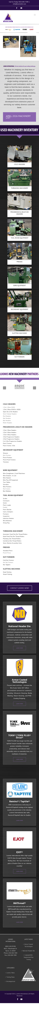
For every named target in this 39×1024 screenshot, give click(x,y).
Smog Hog (6, 523)
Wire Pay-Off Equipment (10, 480)
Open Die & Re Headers (10, 411)
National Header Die (28, 951)
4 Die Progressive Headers (11, 439)
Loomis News (10, 973)
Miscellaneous (7, 520)
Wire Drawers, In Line (9, 475)
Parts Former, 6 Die (9, 445)
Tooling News (10, 977)
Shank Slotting (7, 574)
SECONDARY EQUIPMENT (19, 309)
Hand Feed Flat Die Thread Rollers (13, 536)
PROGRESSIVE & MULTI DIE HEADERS (19, 213)
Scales (5, 498)
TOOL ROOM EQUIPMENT (19, 238)
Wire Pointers (7, 486)
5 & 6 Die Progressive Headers (12, 441)
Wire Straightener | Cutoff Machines (14, 473)
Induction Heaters (8, 518)
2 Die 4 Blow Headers (9, 434)
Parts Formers (7, 443)
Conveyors (6, 501)
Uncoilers (6, 484)
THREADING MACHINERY (19, 188)
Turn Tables (6, 482)
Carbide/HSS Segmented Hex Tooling (29, 957)
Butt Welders (7, 491)
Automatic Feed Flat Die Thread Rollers (15, 534)
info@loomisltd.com (19, 4)
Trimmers (6, 462)
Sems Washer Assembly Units (12, 543)
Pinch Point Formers (9, 460)
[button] (4, 46)
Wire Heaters (7, 478)
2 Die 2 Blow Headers (9, 430)
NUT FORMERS (19, 357)
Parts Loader (7, 505)
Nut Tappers (6, 564)
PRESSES (19, 261)
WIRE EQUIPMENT (19, 285)
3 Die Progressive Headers (11, 437)
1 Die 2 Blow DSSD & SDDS (12, 409)
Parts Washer (7, 509)
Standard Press (8, 550)
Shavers (5, 453)
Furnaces (6, 514)
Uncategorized (10, 981)
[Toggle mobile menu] (35, 15)
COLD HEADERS (19, 164)
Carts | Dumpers (8, 512)
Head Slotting (7, 572)
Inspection (6, 516)
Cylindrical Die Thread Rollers (12, 541)
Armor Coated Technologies (28, 945)
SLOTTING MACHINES (19, 333)
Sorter (5, 503)
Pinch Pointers (7, 457)
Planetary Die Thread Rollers (12, 538)
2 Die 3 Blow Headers (9, 432)
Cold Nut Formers (8, 560)
